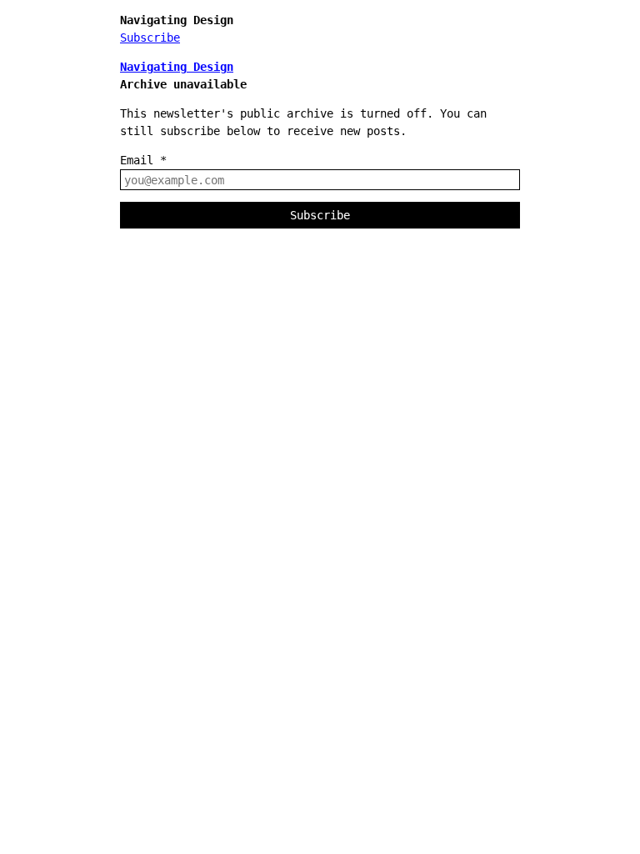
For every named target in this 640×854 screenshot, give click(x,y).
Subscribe (150, 37)
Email (143, 160)
